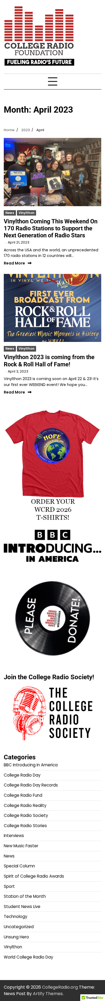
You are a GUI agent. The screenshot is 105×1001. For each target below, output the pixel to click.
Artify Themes (48, 994)
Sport (9, 886)
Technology (15, 916)
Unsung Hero (16, 937)
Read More (14, 263)
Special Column (19, 866)
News (9, 213)
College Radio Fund (23, 795)
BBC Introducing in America (31, 765)
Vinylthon (26, 213)
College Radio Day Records (31, 785)
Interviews (14, 835)
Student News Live (22, 906)
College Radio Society (26, 815)
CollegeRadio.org (60, 987)
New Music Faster (21, 846)
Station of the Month (25, 896)
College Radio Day (22, 775)
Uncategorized (19, 927)
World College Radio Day (28, 957)
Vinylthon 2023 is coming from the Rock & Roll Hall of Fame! (49, 360)
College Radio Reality (25, 805)
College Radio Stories (25, 825)
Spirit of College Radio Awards (34, 876)
